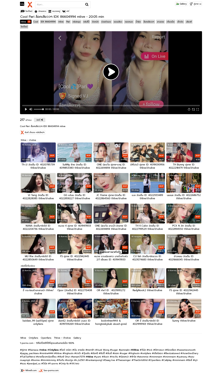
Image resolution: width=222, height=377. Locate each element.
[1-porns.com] (29, 4)
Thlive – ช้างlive (62, 338)
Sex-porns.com (51, 370)
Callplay (167, 360)
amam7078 (79, 356)
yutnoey (182, 356)
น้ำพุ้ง (138, 21)
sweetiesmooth (187, 350)
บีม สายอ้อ (79, 350)
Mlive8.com (31, 370)
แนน (24, 363)
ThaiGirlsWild (140, 360)
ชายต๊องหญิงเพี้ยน (47, 356)
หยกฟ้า (90, 350)
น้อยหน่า (125, 356)
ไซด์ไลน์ (29, 11)
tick (150, 350)
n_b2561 (80, 360)
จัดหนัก (95, 21)
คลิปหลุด (77, 21)
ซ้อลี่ (190, 360)
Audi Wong (103, 350)
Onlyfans (33, 338)
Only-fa (65, 363)
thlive (59, 353)
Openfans (46, 338)
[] (87, 4)
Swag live (110, 360)
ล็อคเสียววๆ (149, 21)
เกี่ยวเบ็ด (171, 21)
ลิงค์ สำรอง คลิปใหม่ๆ (35, 132)
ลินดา (106, 356)
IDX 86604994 (48, 21)
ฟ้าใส (133, 356)
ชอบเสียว (118, 21)
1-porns (54, 363)
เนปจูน (70, 360)
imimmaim (156, 356)
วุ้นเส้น (87, 353)
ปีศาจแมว (159, 350)
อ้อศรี (95, 353)
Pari (68, 21)
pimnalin (125, 350)
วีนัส (144, 350)
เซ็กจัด (180, 21)
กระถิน (115, 356)
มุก (196, 360)
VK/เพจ (75, 363)
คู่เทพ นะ (197, 3)
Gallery (183, 3)
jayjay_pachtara (30, 353)
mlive (25, 21)
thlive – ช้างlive (28, 140)
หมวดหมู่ (56, 11)
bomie (36, 360)
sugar (115, 350)
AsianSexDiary (190, 353)
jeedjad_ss (34, 363)
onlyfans (146, 353)
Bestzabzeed (172, 353)
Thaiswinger (124, 360)
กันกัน (61, 360)
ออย (116, 353)
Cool (35, 21)
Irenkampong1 (94, 360)
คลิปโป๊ (86, 21)
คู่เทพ (24, 350)
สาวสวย (160, 21)
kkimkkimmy (49, 360)
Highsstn (135, 353)
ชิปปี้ (103, 353)
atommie (144, 356)
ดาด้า (78, 353)
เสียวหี (189, 21)
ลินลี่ (109, 353)
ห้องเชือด (171, 350)
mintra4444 (47, 353)
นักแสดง (42, 11)
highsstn (68, 353)
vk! (67, 11)
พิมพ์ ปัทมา (64, 356)
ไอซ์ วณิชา (66, 350)
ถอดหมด (129, 21)
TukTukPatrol (28, 356)
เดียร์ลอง (158, 353)
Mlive (23, 338)
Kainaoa (34, 350)
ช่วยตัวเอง (106, 21)
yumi (98, 356)
